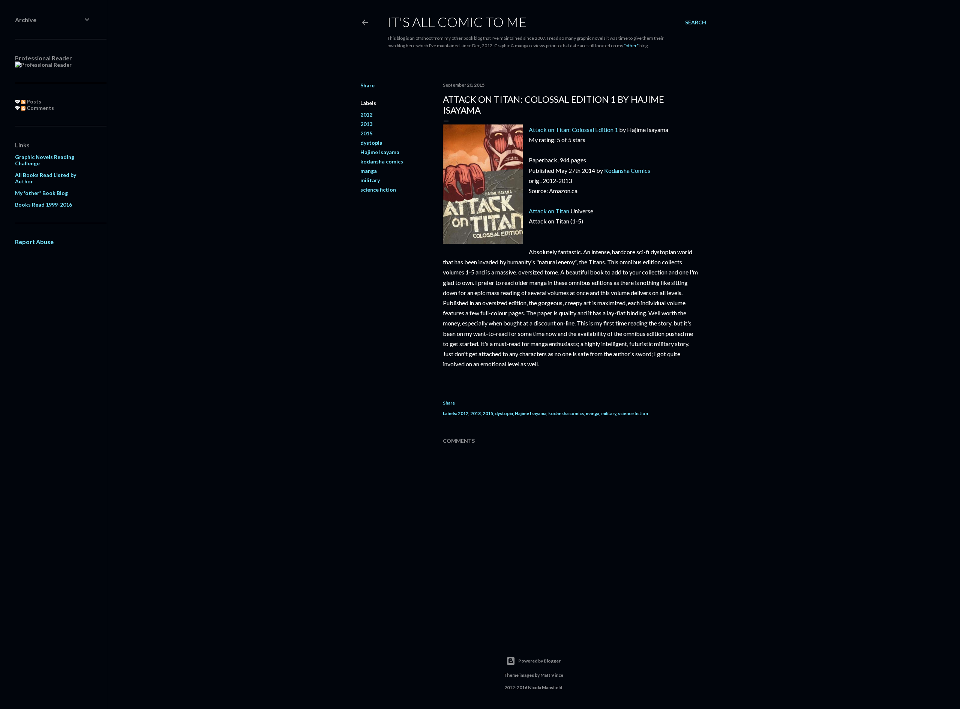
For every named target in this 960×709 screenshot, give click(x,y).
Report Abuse (34, 241)
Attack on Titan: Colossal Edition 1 (573, 129)
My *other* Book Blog (41, 193)
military (370, 180)
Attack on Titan (549, 210)
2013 (366, 124)
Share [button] (367, 85)
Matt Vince (551, 675)
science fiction (378, 189)
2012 (366, 114)
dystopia (371, 142)
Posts (33, 101)
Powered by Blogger (539, 661)
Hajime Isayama (379, 152)
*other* (631, 45)
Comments (40, 108)
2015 (366, 133)
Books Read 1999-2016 (43, 204)
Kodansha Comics (627, 170)
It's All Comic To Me (457, 21)
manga (368, 171)
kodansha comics (381, 161)
